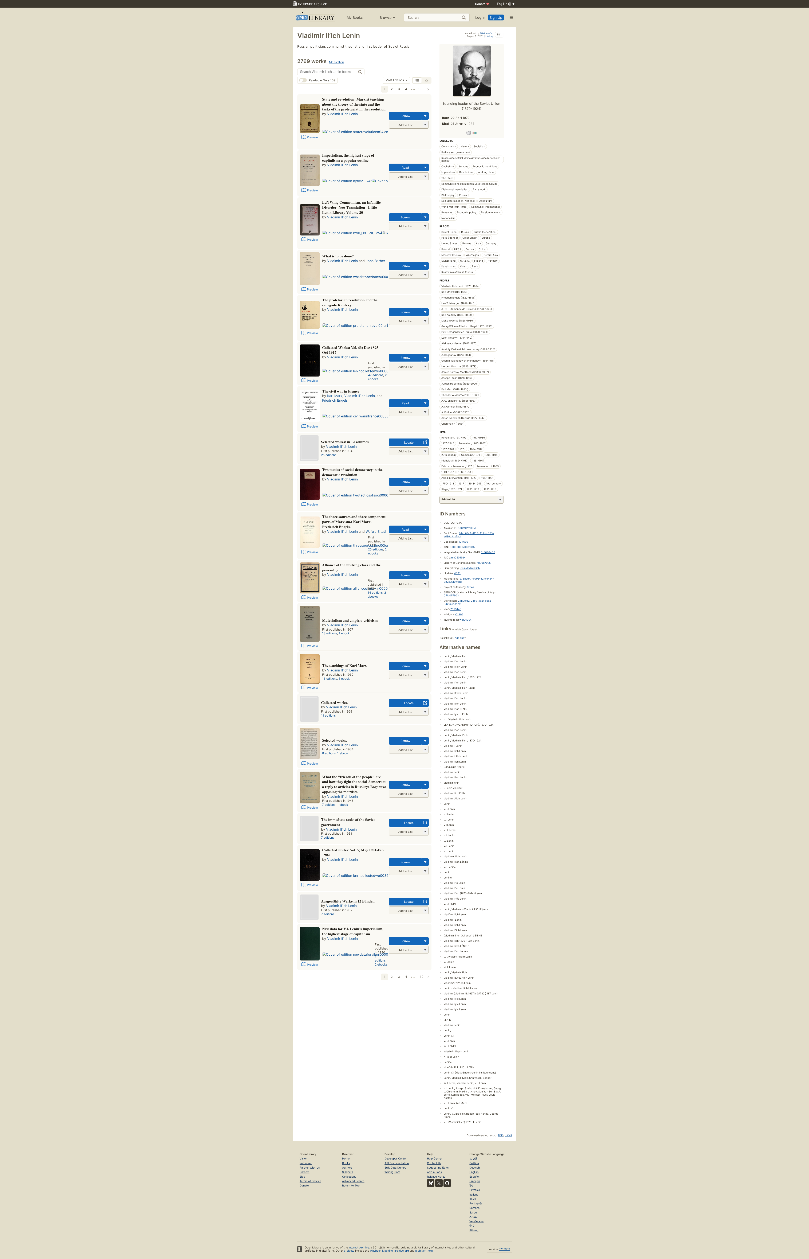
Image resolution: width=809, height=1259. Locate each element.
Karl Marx (334, 396)
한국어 (473, 1199)
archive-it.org (424, 1250)
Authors (347, 1167)
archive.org (401, 1250)
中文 (472, 1225)
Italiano (473, 1194)
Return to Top (351, 1185)
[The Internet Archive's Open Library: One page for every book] (315, 17)
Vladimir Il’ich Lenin (342, 114)
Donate (482, 4)
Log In (480, 17)
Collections (349, 1176)
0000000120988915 (462, 547)
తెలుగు (473, 1217)
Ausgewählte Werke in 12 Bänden (348, 901)
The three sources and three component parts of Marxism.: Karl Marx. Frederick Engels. (354, 521)
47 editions (375, 375)
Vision (303, 1158)
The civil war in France (340, 391)
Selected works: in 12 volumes (345, 441)
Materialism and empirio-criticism (350, 620)
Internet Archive (359, 1247)
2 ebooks (377, 377)
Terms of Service (310, 1181)
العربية (473, 1158)
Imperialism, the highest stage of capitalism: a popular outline (348, 157)
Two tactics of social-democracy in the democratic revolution (352, 472)
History (489, 36)
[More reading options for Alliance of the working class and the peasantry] (425, 584)
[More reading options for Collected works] (425, 871)
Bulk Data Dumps (395, 1167)
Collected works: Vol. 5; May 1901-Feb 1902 (353, 852)
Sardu (473, 1212)
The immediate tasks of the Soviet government (348, 822)
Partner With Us (310, 1167)
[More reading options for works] (425, 712)
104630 (463, 541)
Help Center (434, 1158)
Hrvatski (474, 1190)
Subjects (347, 1172)
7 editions (328, 804)
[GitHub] (447, 1183)
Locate (409, 442)
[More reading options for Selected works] (425, 451)
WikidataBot (486, 33)
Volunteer (306, 1163)
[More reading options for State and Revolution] (425, 125)
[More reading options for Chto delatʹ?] (425, 275)
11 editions (328, 715)
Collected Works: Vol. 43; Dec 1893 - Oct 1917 (351, 350)
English (474, 1172)
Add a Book (434, 1172)
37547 (470, 587)
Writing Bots (392, 1172)
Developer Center (395, 1158)
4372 (457, 573)
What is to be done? (338, 256)
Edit (499, 34)
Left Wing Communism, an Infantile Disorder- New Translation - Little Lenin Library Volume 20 (351, 207)
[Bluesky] (430, 1183)
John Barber (375, 261)
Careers (304, 1172)
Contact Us (434, 1163)
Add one (459, 637)
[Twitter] (439, 1183)
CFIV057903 (451, 595)
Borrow (405, 116)
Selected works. (334, 740)
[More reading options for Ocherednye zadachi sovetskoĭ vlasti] (425, 831)
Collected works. (334, 702)
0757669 (504, 1249)
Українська (476, 1221)
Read (405, 167)
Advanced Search (353, 1181)
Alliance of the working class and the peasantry (351, 567)
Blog (302, 1176)
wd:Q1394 (465, 619)
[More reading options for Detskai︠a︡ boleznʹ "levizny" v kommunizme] (425, 226)
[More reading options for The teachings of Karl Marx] (425, 675)
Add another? (336, 62)
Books (346, 1163)
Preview (312, 137)
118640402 (488, 552)
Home (346, 1158)
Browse (385, 17)
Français (474, 1181)
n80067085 (484, 562)
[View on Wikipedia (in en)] (468, 134)
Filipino (473, 1230)
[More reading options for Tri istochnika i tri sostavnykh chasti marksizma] (425, 538)
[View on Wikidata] (474, 134)
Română (474, 1207)
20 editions (375, 549)
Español (474, 1176)
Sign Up (496, 17)
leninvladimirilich (470, 568)
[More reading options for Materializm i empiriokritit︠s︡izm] (425, 630)
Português (475, 1203)
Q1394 (459, 614)
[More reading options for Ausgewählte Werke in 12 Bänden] (425, 910)
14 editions (375, 592)
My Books (355, 17)
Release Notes (436, 1176)
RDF (500, 1135)
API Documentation (396, 1163)
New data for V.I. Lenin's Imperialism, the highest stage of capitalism (352, 931)
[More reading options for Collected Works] (425, 366)
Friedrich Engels (335, 400)
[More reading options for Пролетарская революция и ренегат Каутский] (425, 321)
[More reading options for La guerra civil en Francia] (425, 412)
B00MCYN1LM (467, 528)
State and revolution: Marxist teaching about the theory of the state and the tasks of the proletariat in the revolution (354, 104)
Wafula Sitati (376, 531)
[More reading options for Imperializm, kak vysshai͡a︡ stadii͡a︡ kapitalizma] (425, 176)
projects (349, 1250)
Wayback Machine (381, 1250)
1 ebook (344, 633)
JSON (508, 1135)
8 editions (329, 753)
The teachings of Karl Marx (344, 665)
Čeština (474, 1163)
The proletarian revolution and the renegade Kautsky (350, 302)
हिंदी (471, 1185)
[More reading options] (425, 116)
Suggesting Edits (438, 1167)
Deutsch (474, 1167)
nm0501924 (458, 557)
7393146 (455, 609)
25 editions (328, 455)
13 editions (329, 633)
